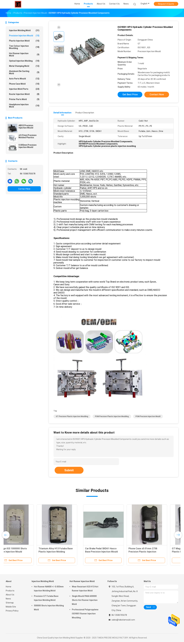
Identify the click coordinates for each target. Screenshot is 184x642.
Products (10, 590)
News (8, 599)
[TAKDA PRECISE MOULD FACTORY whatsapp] (17, 181)
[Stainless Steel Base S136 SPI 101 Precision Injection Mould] (156, 525)
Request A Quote (166, 4)
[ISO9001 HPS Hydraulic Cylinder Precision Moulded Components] (90, 50)
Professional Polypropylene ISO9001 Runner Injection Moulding (85, 613)
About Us (10, 594)
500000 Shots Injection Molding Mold (49, 607)
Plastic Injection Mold (24, 41)
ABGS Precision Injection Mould (26, 126)
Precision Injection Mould (24, 35)
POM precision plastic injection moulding (112, 416)
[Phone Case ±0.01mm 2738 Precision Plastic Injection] (69, 525)
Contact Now (24, 189)
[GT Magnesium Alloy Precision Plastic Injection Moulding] (113, 525)
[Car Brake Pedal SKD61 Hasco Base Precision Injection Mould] (26, 525)
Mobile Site (11, 607)
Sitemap (10, 603)
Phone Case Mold (24, 84)
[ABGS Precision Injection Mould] (12, 128)
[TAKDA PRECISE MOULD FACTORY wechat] (23, 181)
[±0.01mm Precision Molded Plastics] (12, 138)
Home (8, 586)
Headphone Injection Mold (24, 105)
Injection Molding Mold (24, 30)
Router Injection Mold (24, 94)
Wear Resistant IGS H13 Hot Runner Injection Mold (85, 588)
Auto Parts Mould (24, 78)
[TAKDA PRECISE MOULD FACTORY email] (10, 181)
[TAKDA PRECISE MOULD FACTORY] (18, 4)
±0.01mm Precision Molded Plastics (28, 136)
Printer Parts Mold (24, 99)
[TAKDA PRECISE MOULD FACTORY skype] (30, 181)
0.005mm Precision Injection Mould (28, 146)
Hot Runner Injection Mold (24, 54)
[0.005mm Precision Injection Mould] (12, 148)
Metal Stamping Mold (24, 66)
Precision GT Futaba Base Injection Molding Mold (46, 598)
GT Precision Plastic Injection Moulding (72, 416)
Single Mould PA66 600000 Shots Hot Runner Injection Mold (84, 600)
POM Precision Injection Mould (148, 416)
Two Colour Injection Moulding (24, 47)
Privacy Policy (12, 611)
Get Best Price (130, 94)
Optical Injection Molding (24, 61)
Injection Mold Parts (24, 89)
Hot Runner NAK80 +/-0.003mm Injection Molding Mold (49, 588)
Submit (69, 470)
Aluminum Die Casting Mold (24, 72)
